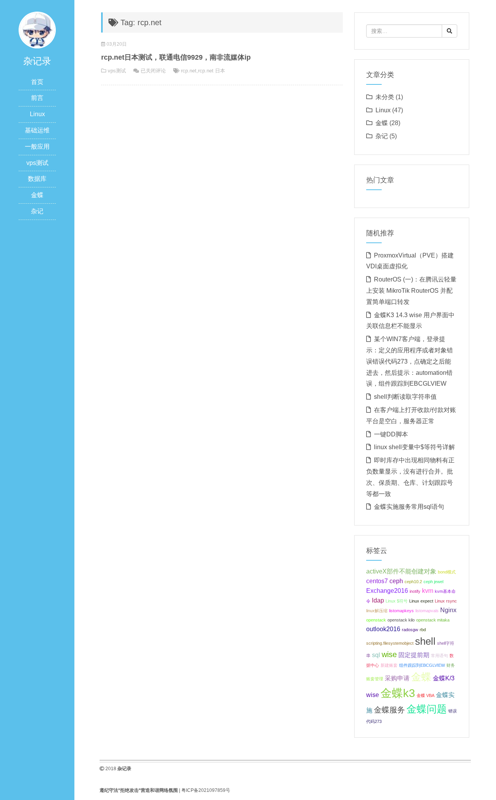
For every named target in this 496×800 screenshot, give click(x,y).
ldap (378, 600)
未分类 (384, 97)
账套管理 (374, 678)
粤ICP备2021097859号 (205, 790)
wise (389, 654)
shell (425, 641)
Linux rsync (446, 601)
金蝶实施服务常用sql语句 (409, 506)
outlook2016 (383, 628)
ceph (396, 580)
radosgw (410, 629)
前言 (37, 97)
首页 (37, 82)
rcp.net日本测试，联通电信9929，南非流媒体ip (176, 57)
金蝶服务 (389, 710)
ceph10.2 (413, 581)
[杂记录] (37, 29)
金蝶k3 (398, 693)
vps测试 (37, 163)
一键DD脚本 (391, 434)
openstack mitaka (433, 620)
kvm (427, 590)
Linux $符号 (397, 601)
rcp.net (188, 71)
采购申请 (397, 678)
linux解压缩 (377, 610)
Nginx (448, 609)
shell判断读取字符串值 (405, 396)
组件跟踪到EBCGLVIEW (422, 665)
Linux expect (421, 601)
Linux (37, 114)
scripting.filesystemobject (389, 643)
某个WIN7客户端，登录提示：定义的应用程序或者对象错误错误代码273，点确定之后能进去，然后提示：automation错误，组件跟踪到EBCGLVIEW (409, 361)
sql (376, 654)
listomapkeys (401, 610)
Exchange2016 (387, 590)
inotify (415, 591)
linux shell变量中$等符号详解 (414, 447)
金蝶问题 (426, 709)
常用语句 (439, 655)
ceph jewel (433, 581)
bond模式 (447, 572)
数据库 (37, 178)
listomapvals (427, 610)
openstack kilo (401, 620)
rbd (423, 629)
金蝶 (37, 195)
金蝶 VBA (425, 695)
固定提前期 (413, 654)
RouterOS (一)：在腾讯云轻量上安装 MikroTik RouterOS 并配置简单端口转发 (411, 290)
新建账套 (389, 665)
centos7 (377, 580)
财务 (450, 665)
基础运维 (37, 130)
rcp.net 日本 (211, 71)
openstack (376, 620)
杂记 (37, 211)
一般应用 (37, 146)
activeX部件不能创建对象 (401, 571)
